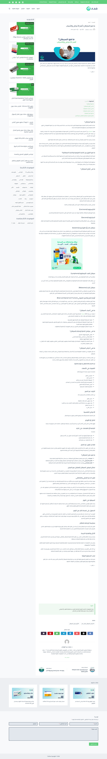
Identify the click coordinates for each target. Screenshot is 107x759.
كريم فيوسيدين (29, 202)
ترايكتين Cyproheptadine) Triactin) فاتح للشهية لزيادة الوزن (22, 99)
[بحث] (9, 8)
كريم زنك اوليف (21, 223)
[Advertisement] (67, 85)
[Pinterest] (77, 633)
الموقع (34, 724)
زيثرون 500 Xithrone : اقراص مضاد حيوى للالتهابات (22, 107)
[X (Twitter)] (13, 2)
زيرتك (25, 199)
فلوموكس (30, 195)
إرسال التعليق (94, 744)
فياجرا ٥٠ (13, 223)
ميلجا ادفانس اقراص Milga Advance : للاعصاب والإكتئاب (23, 38)
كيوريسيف (13, 172)
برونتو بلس (14, 180)
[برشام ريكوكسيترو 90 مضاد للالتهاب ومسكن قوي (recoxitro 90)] (23, 693)
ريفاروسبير (31, 191)
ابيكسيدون (30, 176)
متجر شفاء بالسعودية (85, 2)
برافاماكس (30, 183)
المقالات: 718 (67, 657)
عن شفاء (77, 2)
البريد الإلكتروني (63, 724)
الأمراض (23, 9)
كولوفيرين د (30, 214)
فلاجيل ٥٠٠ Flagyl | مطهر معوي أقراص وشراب (22, 123)
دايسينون (18, 176)
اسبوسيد (31, 199)
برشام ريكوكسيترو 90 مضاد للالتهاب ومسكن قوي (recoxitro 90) (24, 702)
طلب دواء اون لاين (62, 2)
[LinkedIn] (22, 2)
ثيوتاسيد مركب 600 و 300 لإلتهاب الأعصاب (23, 139)
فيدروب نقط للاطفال (28, 206)
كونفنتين (18, 191)
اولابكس (21, 180)
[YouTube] (19, 2)
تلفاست (20, 199)
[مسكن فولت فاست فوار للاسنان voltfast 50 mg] (53, 693)
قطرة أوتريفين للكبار (16, 206)
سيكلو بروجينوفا (29, 180)
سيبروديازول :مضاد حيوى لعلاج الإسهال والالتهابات (22, 115)
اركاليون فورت (22, 195)
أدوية (81, 29)
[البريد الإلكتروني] (43, 633)
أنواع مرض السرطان (74, 624)
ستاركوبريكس (22, 214)
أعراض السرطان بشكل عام (88, 624)
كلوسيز (18, 187)
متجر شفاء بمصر (94, 2)
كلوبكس (21, 172)
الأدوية (38, 9)
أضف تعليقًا (94, 729)
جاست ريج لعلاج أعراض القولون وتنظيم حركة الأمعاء (22, 161)
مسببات (83, 314)
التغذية (33, 9)
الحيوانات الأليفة (15, 9)
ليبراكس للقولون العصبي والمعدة (23, 154)
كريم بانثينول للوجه (19, 202)
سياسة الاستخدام (43, 2)
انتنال (12, 187)
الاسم (95, 724)
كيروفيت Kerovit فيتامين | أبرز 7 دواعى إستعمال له (22, 58)
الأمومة (28, 9)
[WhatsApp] (57, 633)
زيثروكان (24, 191)
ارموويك (16, 183)
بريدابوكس (23, 183)
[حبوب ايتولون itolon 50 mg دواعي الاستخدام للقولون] (84, 693)
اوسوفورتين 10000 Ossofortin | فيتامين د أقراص (21, 78)
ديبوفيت (15, 195)
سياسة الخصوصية (52, 2)
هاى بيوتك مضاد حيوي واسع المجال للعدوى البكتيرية (23, 131)
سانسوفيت (24, 187)
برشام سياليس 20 (29, 172)
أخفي (87, 101)
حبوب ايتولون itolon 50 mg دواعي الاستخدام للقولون (85, 702)
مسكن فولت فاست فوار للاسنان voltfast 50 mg (53, 701)
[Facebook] (9, 2)
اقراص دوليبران (19, 210)
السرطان (90, 131)
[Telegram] (63, 633)
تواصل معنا (70, 2)
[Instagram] (16, 2)
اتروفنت (31, 187)
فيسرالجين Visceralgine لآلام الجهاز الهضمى (23, 147)
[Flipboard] (50, 633)
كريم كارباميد (30, 223)
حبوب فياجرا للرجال (29, 210)
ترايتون (24, 176)
